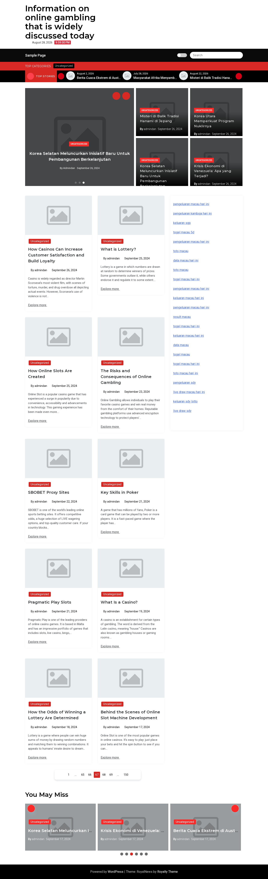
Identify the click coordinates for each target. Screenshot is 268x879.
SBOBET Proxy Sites (48, 492)
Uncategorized (79, 144)
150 (126, 774)
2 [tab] (80, 183)
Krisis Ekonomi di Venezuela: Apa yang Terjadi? (212, 171)
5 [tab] (141, 854)
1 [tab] (76, 183)
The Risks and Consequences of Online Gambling (126, 376)
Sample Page (35, 55)
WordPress (116, 872)
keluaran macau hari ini (188, 336)
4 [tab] (136, 854)
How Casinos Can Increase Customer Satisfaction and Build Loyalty (56, 255)
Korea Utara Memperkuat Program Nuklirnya (214, 121)
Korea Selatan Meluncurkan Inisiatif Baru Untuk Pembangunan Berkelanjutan (158, 176)
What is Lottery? (118, 249)
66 (89, 774)
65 (82, 774)
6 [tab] (146, 854)
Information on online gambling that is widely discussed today (60, 22)
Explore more (37, 305)
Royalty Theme (167, 872)
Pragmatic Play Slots (49, 602)
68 (104, 774)
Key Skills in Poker (120, 492)
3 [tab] (84, 183)
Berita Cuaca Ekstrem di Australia (208, 830)
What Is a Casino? (119, 602)
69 (111, 774)
